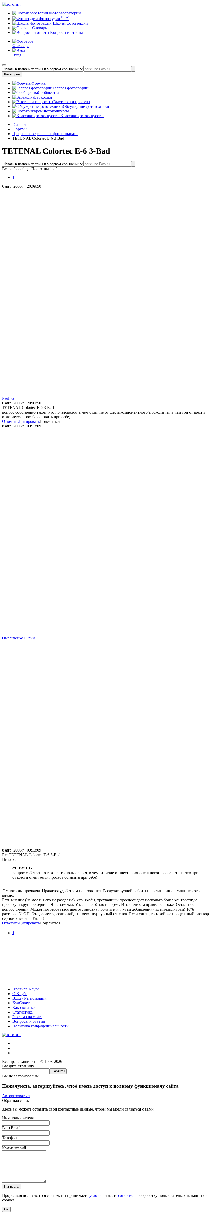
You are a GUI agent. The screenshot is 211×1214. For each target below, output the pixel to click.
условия (96, 1195)
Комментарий (14, 1148)
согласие (125, 1195)
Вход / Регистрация (29, 998)
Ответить (10, 421)
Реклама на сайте (27, 1017)
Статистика (22, 1012)
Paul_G (8, 398)
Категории (12, 74)
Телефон (9, 1138)
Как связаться (24, 1007)
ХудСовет (21, 1003)
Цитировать (29, 421)
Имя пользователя (18, 1118)
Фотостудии (53, 18)
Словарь (39, 28)
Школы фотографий (70, 23)
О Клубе (19, 993)
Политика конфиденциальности (40, 1026)
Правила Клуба (25, 989)
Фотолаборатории (64, 13)
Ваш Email (11, 1128)
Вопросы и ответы (66, 32)
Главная (19, 124)
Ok (6, 1209)
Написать (11, 1186)
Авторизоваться (16, 1096)
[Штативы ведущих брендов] (105, 980)
